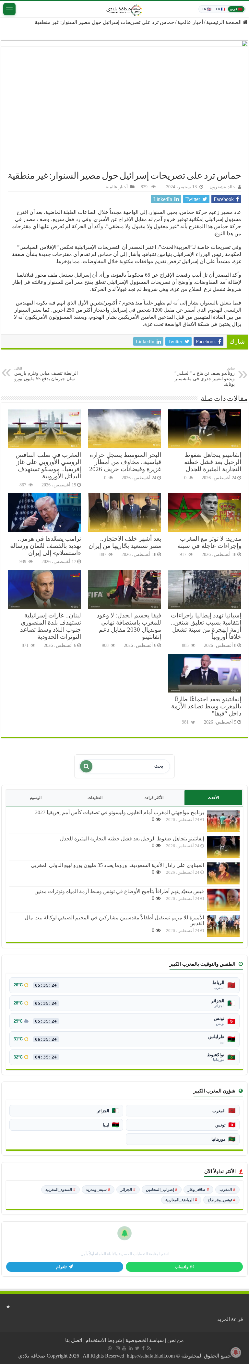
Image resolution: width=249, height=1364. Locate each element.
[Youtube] (124, 1348)
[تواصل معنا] (110, 1348)
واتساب (181, 1267)
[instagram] (117, 1348)
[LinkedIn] (130, 1348)
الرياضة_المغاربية (181, 1200)
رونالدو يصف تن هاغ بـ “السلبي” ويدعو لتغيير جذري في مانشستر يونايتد (204, 376)
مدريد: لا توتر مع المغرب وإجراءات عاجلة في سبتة (209, 542)
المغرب (227, 1189)
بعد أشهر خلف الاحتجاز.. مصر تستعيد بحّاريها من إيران (125, 542)
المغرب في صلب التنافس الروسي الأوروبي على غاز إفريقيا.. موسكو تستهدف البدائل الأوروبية (48, 465)
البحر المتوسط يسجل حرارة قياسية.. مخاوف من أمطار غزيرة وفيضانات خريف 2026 (125, 461)
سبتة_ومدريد (98, 1189)
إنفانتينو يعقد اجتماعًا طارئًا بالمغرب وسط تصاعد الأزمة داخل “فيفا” (206, 706)
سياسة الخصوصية (144, 1340)
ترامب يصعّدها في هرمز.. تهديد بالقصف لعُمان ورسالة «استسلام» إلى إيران (45, 545)
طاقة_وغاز (198, 1189)
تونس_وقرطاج (221, 1200)
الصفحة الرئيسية (224, 22)
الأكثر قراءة (154, 797)
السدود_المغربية (60, 1189)
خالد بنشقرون (222, 186)
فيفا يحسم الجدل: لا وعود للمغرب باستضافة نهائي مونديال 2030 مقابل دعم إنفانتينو (129, 626)
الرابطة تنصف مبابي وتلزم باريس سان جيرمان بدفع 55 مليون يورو (46, 373)
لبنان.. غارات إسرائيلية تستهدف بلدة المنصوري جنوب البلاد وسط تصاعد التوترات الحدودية (50, 626)
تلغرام (61, 1267)
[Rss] (149, 1348)
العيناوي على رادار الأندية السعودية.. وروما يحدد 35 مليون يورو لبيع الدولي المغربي (117, 865)
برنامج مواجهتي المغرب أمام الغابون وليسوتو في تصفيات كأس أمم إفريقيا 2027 (119, 812)
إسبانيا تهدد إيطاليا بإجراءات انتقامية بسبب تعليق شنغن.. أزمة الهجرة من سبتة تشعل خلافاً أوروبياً (206, 626)
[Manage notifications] (236, 1352)
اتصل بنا (73, 1340)
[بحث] (86, 766)
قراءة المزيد (230, 1319)
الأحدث (213, 797)
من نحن (175, 1340)
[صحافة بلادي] (124, 9)
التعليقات (95, 797)
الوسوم (36, 797)
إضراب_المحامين (161, 1189)
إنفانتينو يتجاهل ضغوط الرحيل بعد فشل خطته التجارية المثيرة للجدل (212, 461)
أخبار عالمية (190, 22)
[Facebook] (143, 1348)
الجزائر (128, 1189)
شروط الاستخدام (104, 1340)
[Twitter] (137, 1348)
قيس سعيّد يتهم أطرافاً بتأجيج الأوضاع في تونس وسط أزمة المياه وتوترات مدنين (119, 891)
